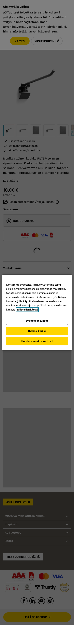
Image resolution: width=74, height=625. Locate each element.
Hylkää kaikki (37, 331)
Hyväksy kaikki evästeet (37, 341)
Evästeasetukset (37, 320)
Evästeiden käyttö (27, 309)
